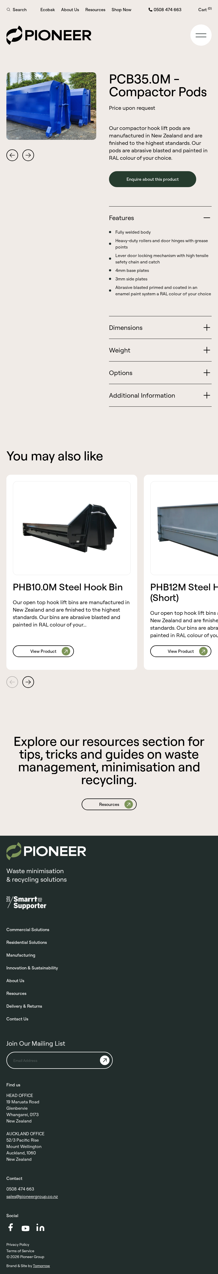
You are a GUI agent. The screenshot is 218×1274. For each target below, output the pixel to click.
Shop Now (121, 9)
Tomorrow (41, 1265)
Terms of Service (20, 1250)
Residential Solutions (26, 942)
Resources (95, 9)
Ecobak (47, 9)
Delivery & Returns (24, 1006)
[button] (201, 35)
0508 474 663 (20, 1189)
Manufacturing (20, 955)
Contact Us (17, 1018)
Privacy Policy (17, 1244)
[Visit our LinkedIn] (40, 1227)
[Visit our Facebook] (10, 1227)
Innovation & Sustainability (32, 967)
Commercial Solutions (27, 929)
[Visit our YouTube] (25, 1228)
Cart (205, 9)
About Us (70, 9)
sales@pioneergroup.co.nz (32, 1196)
